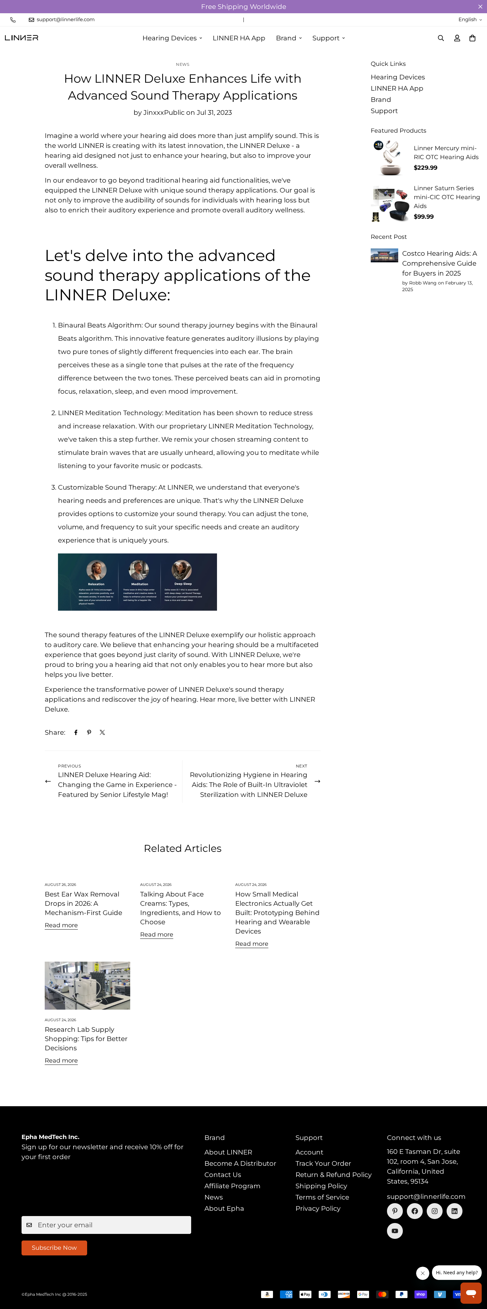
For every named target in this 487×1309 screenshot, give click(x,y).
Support (326, 38)
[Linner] (21, 38)
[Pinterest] (89, 732)
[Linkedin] (454, 1211)
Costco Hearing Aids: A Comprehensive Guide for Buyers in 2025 (439, 263)
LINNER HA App (239, 38)
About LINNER (228, 1152)
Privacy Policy (318, 1208)
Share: (55, 732)
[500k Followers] (415, 1211)
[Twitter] (102, 732)
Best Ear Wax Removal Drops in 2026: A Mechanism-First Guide (83, 903)
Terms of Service (322, 1197)
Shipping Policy (321, 1186)
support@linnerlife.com (426, 1196)
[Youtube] (395, 1231)
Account (309, 1152)
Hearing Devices (169, 38)
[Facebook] (76, 732)
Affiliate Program (232, 1186)
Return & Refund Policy (334, 1175)
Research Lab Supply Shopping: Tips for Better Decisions (86, 1038)
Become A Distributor (240, 1163)
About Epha (224, 1208)
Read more (61, 925)
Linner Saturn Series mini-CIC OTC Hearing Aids (447, 197)
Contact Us (222, 1175)
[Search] (441, 38)
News (182, 64)
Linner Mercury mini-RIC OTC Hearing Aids (446, 153)
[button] (472, 38)
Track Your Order (323, 1163)
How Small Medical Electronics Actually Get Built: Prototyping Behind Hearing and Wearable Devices (277, 912)
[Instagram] (435, 1211)
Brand (286, 38)
